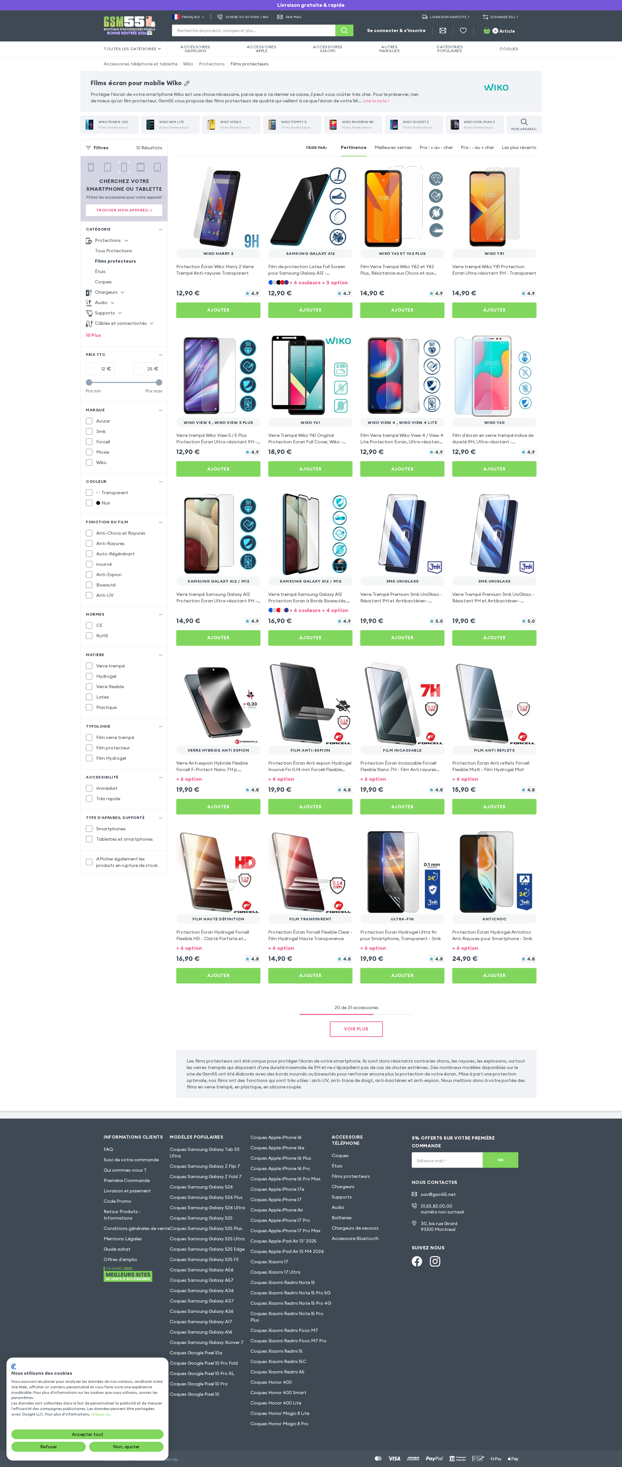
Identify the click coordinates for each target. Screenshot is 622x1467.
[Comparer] (238, 173)
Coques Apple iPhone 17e (277, 1189)
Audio (338, 1207)
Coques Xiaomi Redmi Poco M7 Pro (288, 1341)
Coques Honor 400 (271, 1382)
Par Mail (294, 17)
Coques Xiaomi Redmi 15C (278, 1361)
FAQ (108, 1149)
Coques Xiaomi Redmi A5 (277, 1372)
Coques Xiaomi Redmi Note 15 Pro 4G (290, 1303)
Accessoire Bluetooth (355, 1238)
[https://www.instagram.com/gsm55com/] (435, 1261)
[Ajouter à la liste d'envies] (251, 173)
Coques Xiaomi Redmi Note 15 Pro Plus (286, 1317)
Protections (212, 64)
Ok (501, 1159)
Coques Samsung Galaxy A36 (202, 1290)
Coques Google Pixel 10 (194, 1394)
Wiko (188, 64)
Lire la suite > (376, 100)
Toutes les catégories (130, 48)
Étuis (100, 271)
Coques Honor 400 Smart (278, 1392)
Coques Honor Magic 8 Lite (279, 1413)
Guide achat (117, 1249)
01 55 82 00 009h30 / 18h (247, 17)
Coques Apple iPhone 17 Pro (280, 1220)
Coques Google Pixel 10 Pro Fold (204, 1363)
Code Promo (117, 1201)
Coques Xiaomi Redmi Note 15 (282, 1282)
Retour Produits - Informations (122, 1215)
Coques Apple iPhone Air (276, 1210)
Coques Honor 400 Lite (275, 1403)
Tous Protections (113, 251)
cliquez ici (100, 1414)
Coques (103, 282)
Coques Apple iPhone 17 (276, 1199)
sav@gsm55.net (438, 1194)
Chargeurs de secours (355, 1228)
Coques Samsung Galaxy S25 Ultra (207, 1239)
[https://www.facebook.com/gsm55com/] (417, 1261)
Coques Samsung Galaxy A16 (201, 1332)
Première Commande (127, 1180)
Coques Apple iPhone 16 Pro (280, 1168)
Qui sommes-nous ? (125, 1170)
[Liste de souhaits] (463, 30)
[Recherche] (344, 30)
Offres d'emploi (120, 1259)
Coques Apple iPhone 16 (276, 1137)
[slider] (89, 382)
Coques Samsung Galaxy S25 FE (204, 1259)
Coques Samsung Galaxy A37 (202, 1301)
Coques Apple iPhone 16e (277, 1148)
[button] (310, 282)
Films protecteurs (249, 64)
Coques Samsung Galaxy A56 (202, 1270)
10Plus (93, 335)
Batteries (342, 1218)
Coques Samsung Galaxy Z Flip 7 (205, 1166)
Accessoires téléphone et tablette (141, 64)
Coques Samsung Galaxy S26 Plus (206, 1197)
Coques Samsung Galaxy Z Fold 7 (206, 1176)
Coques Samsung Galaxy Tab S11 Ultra (204, 1152)
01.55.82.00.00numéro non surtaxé (442, 1209)
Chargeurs (343, 1186)
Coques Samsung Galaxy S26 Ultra (207, 1208)
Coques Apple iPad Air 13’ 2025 (283, 1241)
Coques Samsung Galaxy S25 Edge (207, 1249)
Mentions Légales (123, 1239)
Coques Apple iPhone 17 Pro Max (285, 1231)
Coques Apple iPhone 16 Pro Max (285, 1179)
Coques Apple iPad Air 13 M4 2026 (287, 1251)
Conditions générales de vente (137, 1228)
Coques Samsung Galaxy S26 (201, 1187)
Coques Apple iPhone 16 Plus (280, 1158)
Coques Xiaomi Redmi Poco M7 (284, 1330)
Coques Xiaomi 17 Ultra (275, 1272)
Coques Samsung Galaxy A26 (202, 1311)
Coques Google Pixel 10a (196, 1353)
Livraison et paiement (127, 1191)
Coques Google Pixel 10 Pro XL (202, 1373)
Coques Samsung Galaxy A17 (201, 1322)
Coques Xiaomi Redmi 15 (276, 1351)
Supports (342, 1197)
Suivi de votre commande (131, 1160)
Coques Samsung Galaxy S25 (201, 1218)
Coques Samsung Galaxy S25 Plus (206, 1228)
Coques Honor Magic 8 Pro (279, 1424)
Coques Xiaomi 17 (269, 1262)
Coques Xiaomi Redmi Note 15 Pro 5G (290, 1293)
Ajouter (218, 310)
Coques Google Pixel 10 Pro (199, 1384)
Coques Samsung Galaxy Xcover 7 (207, 1342)
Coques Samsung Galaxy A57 (202, 1280)
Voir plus (356, 1028)
